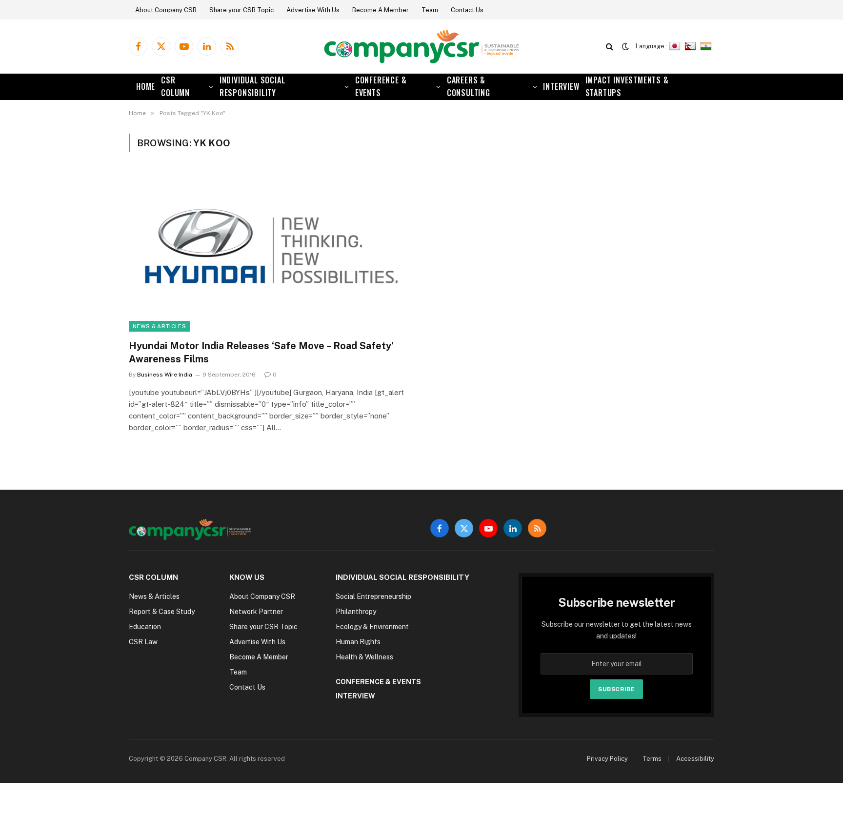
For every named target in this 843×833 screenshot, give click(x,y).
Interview (561, 86)
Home (145, 86)
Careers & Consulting (468, 86)
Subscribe (616, 689)
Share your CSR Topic (241, 10)
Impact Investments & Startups (627, 86)
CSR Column (175, 86)
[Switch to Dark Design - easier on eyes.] (625, 46)
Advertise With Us (313, 10)
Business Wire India (164, 374)
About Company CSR (166, 10)
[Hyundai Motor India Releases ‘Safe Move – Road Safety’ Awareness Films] (271, 251)
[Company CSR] (421, 46)
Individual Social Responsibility (252, 86)
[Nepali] (691, 46)
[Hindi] (707, 46)
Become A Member (380, 10)
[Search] (609, 47)
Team (430, 10)
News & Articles (159, 326)
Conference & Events (381, 86)
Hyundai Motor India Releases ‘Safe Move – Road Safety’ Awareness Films (261, 352)
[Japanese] (676, 46)
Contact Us (467, 10)
